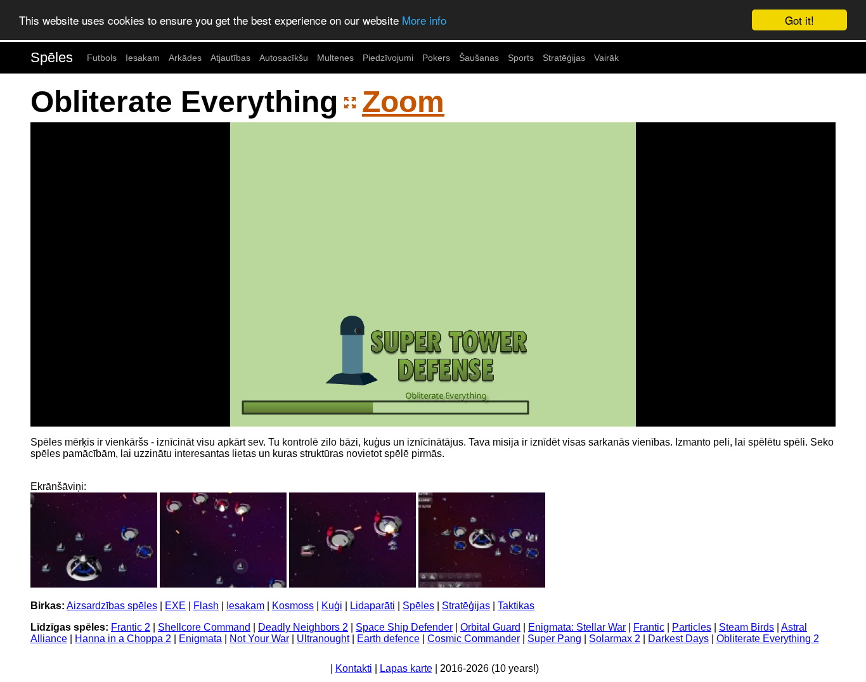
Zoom (403, 102)
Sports (521, 58)
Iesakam (143, 58)
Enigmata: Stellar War (577, 627)
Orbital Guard (490, 627)
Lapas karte (406, 668)
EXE (175, 605)
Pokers (436, 58)
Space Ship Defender (404, 627)
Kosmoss (293, 605)
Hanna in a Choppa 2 (123, 638)
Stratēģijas (564, 58)
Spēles (51, 57)
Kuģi (331, 605)
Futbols (102, 58)
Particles (691, 627)
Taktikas (516, 605)
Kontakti (353, 668)
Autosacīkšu (283, 58)
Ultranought (323, 638)
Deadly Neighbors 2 (303, 627)
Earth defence (388, 638)
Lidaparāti (372, 605)
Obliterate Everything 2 (767, 638)
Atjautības (230, 58)
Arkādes (185, 58)
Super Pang (554, 638)
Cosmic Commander (473, 638)
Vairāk (606, 58)
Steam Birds (746, 627)
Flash (206, 605)
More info (424, 21)
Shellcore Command (204, 627)
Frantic (648, 627)
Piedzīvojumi (388, 58)
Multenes (335, 58)
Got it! (799, 20)
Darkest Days (678, 638)
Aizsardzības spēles (112, 605)
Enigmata (200, 638)
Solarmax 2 (614, 638)
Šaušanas (479, 58)
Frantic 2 (130, 627)
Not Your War (259, 638)
